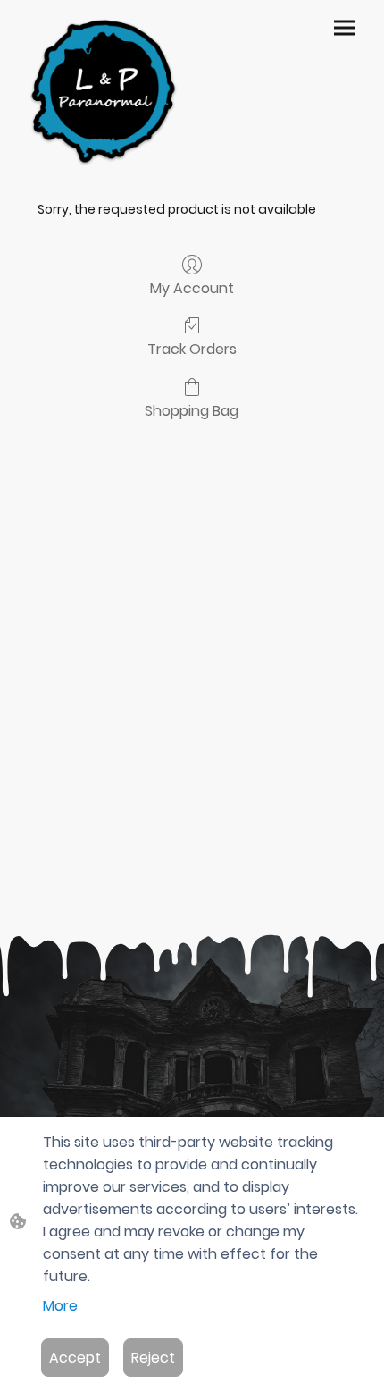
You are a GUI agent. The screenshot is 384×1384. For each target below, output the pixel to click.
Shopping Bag (191, 410)
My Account (192, 287)
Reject (153, 1357)
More (60, 1305)
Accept (75, 1357)
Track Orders (192, 348)
